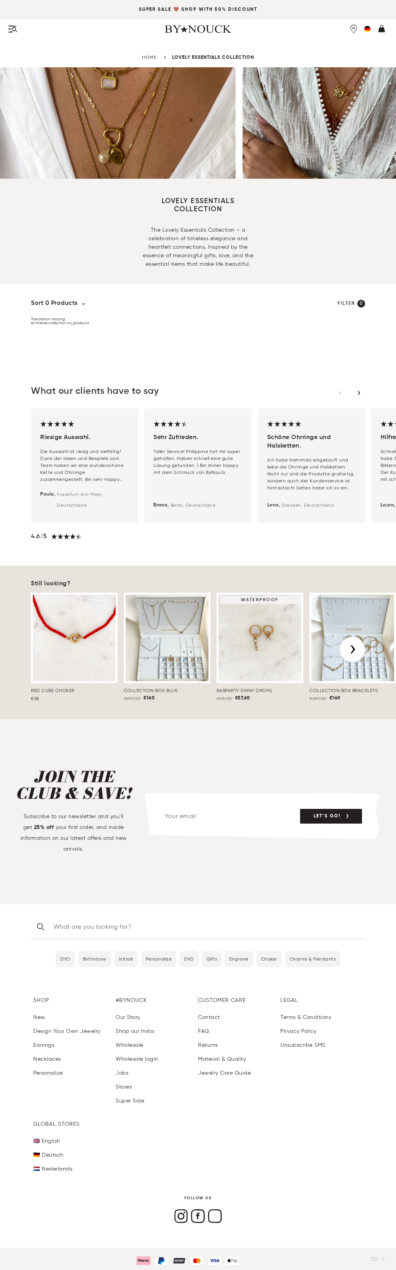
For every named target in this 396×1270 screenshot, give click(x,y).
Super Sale (155, 9)
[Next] (352, 649)
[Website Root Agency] (383, 1259)
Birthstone (94, 959)
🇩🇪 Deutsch (48, 1155)
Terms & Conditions (305, 1017)
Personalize (159, 959)
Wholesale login (137, 1059)
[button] (367, 29)
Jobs (122, 1073)
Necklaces (47, 1059)
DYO (65, 959)
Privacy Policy (298, 1031)
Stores (124, 1087)
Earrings (43, 1045)
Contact (209, 1017)
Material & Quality (222, 1059)
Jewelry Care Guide (224, 1073)
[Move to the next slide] (359, 393)
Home (149, 57)
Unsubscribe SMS (303, 1045)
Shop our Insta (135, 1031)
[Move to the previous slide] (340, 393)
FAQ (203, 1031)
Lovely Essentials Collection (213, 57)
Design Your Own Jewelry (67, 1031)
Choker (269, 959)
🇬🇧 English (46, 1141)
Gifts (212, 959)
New (39, 1017)
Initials (126, 959)
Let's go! (327, 816)
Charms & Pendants (313, 959)
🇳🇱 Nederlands (52, 1169)
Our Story (128, 1017)
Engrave (239, 959)
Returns (208, 1045)
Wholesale (129, 1045)
